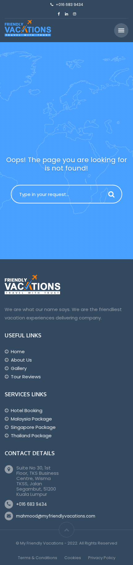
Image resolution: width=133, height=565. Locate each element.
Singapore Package (33, 427)
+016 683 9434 (31, 504)
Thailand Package (31, 435)
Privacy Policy (101, 558)
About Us (21, 360)
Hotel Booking (26, 410)
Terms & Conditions (37, 558)
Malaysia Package (31, 419)
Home (18, 351)
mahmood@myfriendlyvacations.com (55, 516)
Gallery (19, 368)
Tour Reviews (26, 376)
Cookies (72, 558)
